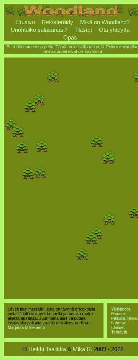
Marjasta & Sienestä (26, 327)
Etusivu (25, 22)
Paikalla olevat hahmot (124, 320)
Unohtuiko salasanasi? (39, 29)
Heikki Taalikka (47, 349)
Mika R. (82, 349)
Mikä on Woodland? (105, 22)
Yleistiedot (120, 309)
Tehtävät (119, 332)
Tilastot (83, 29)
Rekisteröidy (57, 22)
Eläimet (118, 327)
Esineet (118, 313)
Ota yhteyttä (114, 29)
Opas (70, 37)
